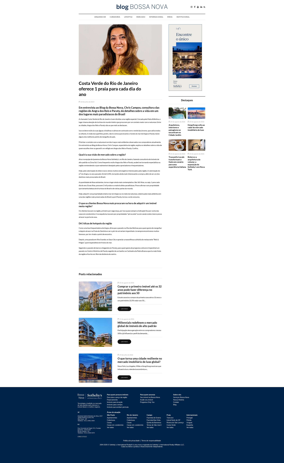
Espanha (189, 425)
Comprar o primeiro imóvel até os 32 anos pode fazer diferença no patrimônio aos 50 (140, 290)
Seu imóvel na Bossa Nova (150, 397)
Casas (109, 422)
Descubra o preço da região (117, 397)
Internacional (156, 17)
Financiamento (112, 400)
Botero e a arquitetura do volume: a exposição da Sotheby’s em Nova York (196, 163)
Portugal (189, 418)
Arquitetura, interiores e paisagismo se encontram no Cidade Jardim (175, 130)
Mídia (170, 17)
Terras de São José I (154, 425)
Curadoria (115, 17)
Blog (174, 405)
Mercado (140, 17)
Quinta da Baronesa (154, 422)
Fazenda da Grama (154, 418)
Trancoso (170, 418)
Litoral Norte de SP (173, 420)
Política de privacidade (131, 441)
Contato (176, 402)
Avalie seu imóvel (146, 400)
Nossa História (178, 400)
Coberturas (111, 420)
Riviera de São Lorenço (175, 422)
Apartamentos (112, 418)
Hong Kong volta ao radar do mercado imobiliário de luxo (196, 127)
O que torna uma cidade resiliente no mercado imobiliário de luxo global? (140, 360)
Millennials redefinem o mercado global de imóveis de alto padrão (137, 324)
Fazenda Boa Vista (153, 420)
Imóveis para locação (114, 402)
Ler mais (124, 309)
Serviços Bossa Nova (181, 397)
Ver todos (110, 427)
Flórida (188, 420)
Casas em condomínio (115, 425)
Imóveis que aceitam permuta (117, 407)
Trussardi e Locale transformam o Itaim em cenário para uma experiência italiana (177, 162)
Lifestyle (128, 17)
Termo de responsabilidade (151, 441)
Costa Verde (171, 425)
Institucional (183, 17)
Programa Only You (147, 402)
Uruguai (189, 422)
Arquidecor (100, 17)
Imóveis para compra (114, 405)
